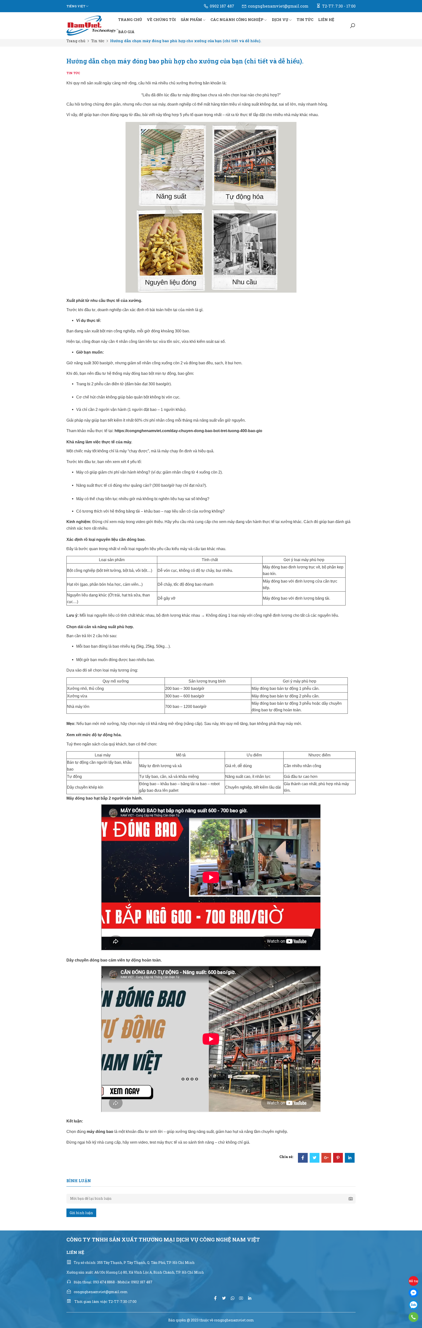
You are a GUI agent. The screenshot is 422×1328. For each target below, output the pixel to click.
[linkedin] (249, 1298)
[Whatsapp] (232, 1298)
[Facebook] (303, 1158)
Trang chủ (75, 40)
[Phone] (413, 1317)
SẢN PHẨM (191, 19)
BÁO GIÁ (126, 31)
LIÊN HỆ (326, 19)
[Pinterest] (338, 1158)
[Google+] (326, 1158)
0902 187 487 (222, 6)
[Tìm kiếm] (352, 25)
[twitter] (224, 1298)
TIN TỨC (305, 19)
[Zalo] (413, 1305)
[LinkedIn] (350, 1158)
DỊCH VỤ (280, 19)
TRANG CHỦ (130, 19)
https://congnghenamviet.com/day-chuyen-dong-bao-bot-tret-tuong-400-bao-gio (188, 431)
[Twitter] (314, 1158)
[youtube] (241, 1298)
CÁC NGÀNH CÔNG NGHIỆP (237, 19)
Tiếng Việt (75, 6)
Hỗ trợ (413, 1281)
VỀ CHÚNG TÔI (161, 19)
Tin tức (97, 40)
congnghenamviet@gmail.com (278, 6)
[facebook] (215, 1298)
